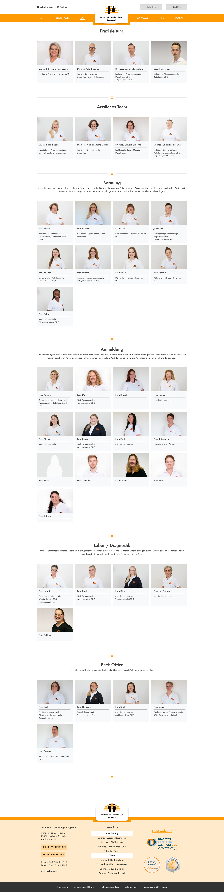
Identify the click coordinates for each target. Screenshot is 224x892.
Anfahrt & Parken (49, 839)
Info (161, 17)
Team (82, 17)
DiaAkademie (162, 831)
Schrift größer (46, 6)
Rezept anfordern (53, 854)
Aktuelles (142, 17)
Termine (151, 6)
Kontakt (180, 17)
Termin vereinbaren (54, 847)
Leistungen (62, 17)
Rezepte (177, 6)
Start (42, 17)
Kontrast (63, 6)
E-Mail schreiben (49, 870)
